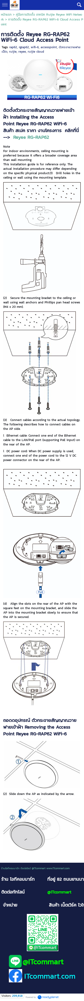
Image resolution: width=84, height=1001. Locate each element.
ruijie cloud (36, 51)
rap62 (13, 47)
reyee (22, 51)
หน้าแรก (6, 14)
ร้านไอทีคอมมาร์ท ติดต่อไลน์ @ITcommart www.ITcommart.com (35, 868)
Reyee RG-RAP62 (31, 137)
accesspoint (49, 47)
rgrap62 (24, 47)
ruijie (13, 51)
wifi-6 (35, 47)
